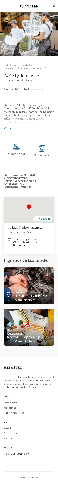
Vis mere (9, 128)
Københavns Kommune (17, 68)
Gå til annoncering (20, 454)
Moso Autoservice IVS (27, 295)
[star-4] (40, 89)
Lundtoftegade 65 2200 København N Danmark (25, 242)
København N (39, 68)
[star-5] (42, 89)
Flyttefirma (10, 65)
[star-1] (32, 89)
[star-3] (37, 89)
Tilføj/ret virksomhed (14, 413)
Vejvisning (42, 218)
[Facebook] (6, 462)
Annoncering (10, 408)
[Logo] (29, 6)
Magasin (8, 428)
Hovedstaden (25, 65)
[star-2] (34, 89)
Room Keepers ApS (25, 337)
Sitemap (8, 438)
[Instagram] (13, 462)
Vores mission (10, 402)
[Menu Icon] (4, 6)
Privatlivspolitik (11, 433)
